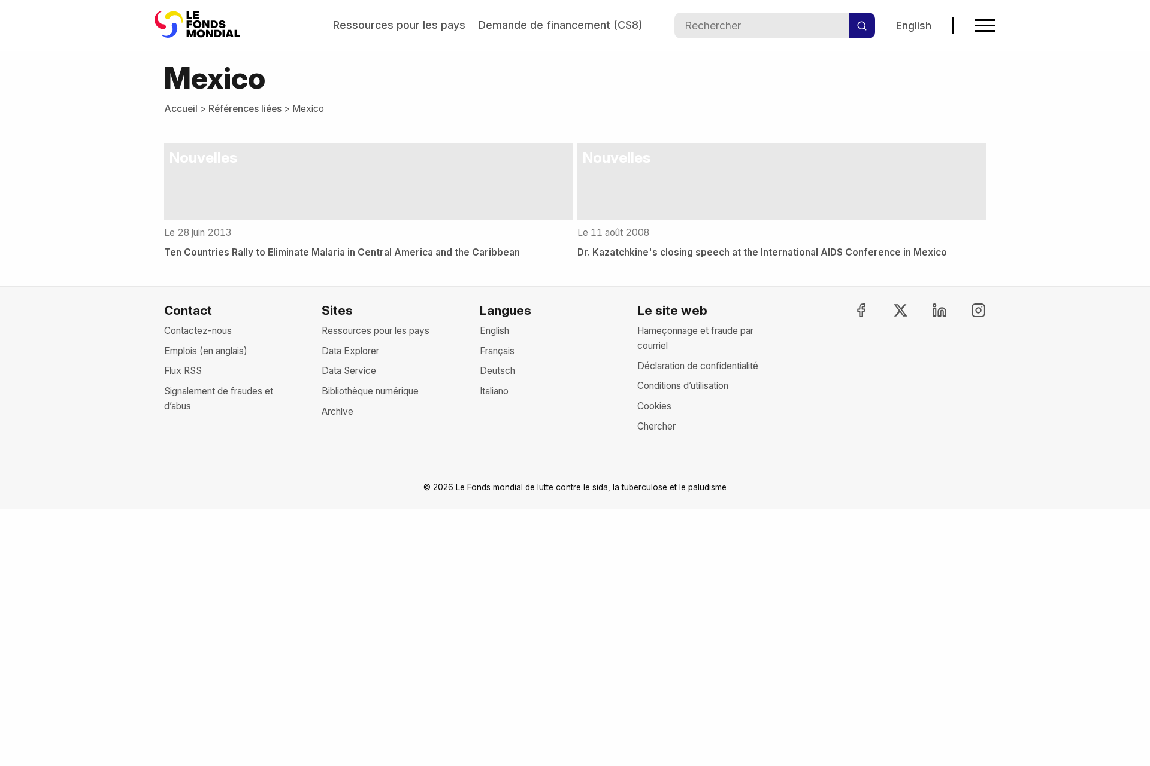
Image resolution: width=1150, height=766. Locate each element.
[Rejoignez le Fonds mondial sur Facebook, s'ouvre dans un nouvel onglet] (850, 310)
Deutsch (497, 370)
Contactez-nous (198, 330)
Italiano (494, 391)
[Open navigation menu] (985, 25)
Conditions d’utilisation (682, 385)
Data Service (349, 370)
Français (497, 351)
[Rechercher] (862, 25)
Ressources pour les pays (399, 25)
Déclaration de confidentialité (697, 366)
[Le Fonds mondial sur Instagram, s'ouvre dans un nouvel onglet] (968, 310)
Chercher (656, 426)
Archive (337, 411)
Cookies (654, 406)
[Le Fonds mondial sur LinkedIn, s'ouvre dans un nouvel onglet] (929, 310)
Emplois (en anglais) (205, 351)
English (913, 25)
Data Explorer (350, 351)
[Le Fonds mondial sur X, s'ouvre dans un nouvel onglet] (889, 310)
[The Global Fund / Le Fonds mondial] (199, 26)
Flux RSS (183, 370)
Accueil (181, 108)
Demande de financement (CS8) (561, 25)
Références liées (245, 108)
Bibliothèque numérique (370, 391)
